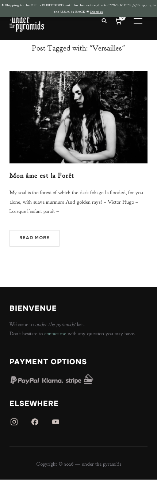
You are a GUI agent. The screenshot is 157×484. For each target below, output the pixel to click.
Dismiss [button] (96, 11)
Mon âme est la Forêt (41, 175)
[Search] (104, 20)
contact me (55, 333)
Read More (34, 238)
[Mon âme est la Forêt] (78, 75)
